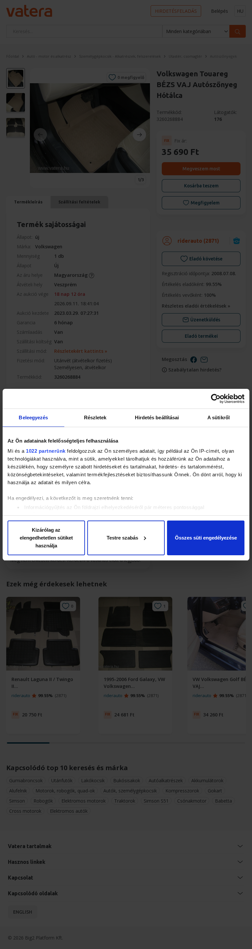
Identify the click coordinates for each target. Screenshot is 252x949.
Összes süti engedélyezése (206, 538)
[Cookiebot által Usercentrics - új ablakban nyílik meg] (215, 399)
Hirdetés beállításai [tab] (157, 417)
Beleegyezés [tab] (33, 417)
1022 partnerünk (46, 451)
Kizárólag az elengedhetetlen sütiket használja (46, 537)
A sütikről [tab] (218, 417)
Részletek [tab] (95, 417)
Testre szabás (122, 538)
